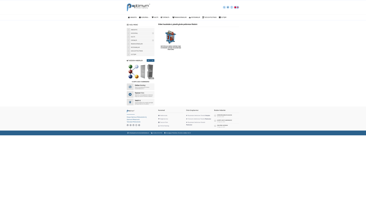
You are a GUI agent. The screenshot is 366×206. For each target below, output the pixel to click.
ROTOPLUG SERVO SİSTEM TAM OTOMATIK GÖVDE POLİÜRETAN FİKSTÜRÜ (171, 47)
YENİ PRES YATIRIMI (222, 125)
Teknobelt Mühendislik (133, 122)
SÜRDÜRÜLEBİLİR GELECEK (224, 115)
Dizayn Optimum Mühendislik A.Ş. (137, 117)
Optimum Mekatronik (133, 119)
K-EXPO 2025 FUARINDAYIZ (140, 81)
